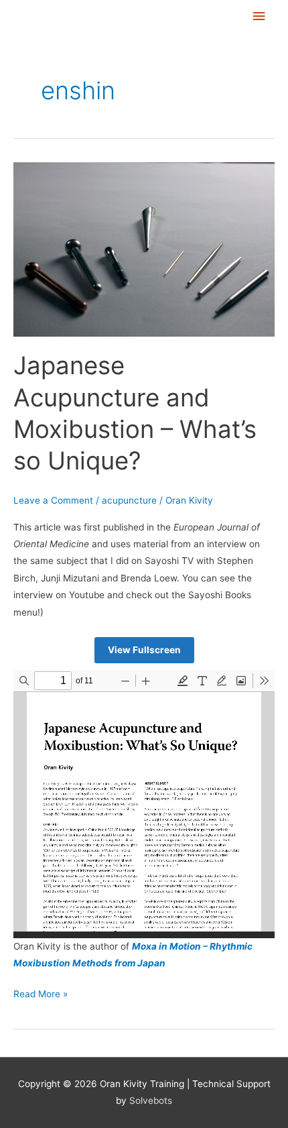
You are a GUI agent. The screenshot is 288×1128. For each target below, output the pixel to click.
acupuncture (129, 500)
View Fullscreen (144, 649)
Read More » (40, 992)
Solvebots (150, 1100)
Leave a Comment (53, 500)
